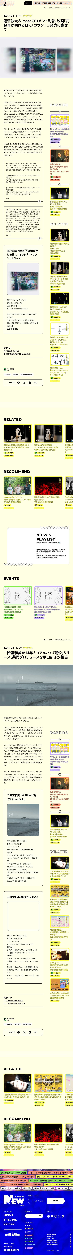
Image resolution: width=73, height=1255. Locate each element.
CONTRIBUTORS (11, 1250)
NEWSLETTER (33, 1196)
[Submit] (40, 1216)
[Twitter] (59, 1216)
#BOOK (28, 1238)
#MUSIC (29, 1229)
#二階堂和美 (8, 1024)
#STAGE (29, 1242)
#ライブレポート (7, 1188)
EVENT (44, 3)
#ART (28, 1232)
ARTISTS (8, 1247)
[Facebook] (63, 1216)
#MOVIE (29, 1235)
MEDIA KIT (50, 1239)
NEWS (37, 3)
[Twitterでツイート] (24, 382)
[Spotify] (48, 1216)
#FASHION (30, 1245)
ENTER (55, 1201)
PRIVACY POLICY (53, 1244)
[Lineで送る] (18, 382)
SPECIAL (51, 3)
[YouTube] (52, 1216)
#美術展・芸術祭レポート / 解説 (36, 1188)
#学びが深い (19, 1188)
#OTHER (29, 1248)
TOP (45, 8)
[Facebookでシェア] (30, 382)
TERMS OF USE (52, 1242)
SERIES (59, 3)
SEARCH (28, 1212)
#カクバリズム (27, 1024)
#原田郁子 (17, 1024)
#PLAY (28, 1226)
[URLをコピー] (35, 382)
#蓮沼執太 (8, 374)
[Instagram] (56, 1216)
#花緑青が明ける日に (27, 374)
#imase (15, 374)
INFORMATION (52, 1241)
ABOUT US (9, 1244)
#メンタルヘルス (54, 1188)
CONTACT (50, 1237)
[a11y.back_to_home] (7, 4)
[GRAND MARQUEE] (13, 1234)
